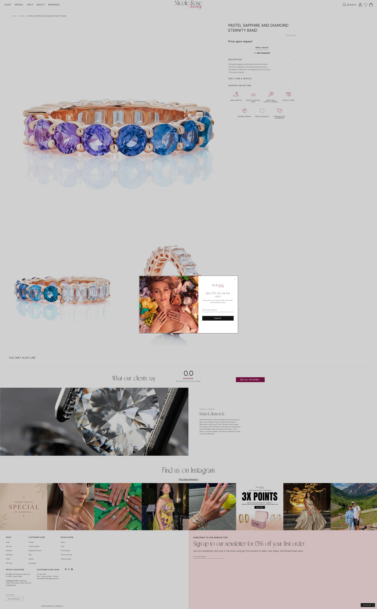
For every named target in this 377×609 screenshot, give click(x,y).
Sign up (218, 318)
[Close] (235, 279)
